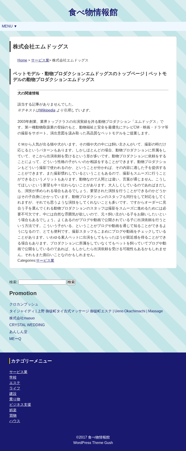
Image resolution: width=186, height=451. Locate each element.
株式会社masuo (22, 318)
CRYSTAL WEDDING (27, 325)
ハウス (14, 421)
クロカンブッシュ (23, 304)
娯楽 (13, 410)
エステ (14, 383)
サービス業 (40, 60)
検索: (13, 282)
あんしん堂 (18, 332)
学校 (13, 377)
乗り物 (14, 399)
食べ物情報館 (93, 12)
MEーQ (15, 339)
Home (22, 60)
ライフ (14, 388)
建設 (13, 394)
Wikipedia (47, 110)
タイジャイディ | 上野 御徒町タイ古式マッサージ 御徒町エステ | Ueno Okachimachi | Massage (86, 311)
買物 (13, 415)
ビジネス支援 (20, 405)
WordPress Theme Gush (93, 443)
